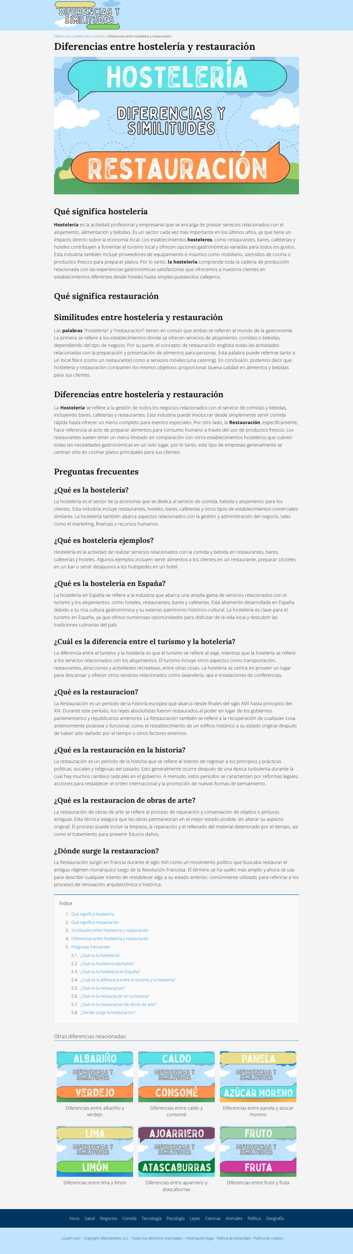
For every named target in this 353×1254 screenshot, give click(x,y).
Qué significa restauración (95, 922)
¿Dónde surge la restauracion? (107, 1012)
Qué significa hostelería (92, 914)
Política (254, 1218)
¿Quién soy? (71, 1238)
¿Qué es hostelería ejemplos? (107, 963)
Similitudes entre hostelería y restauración (109, 930)
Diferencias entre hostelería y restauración (110, 938)
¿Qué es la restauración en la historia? (114, 996)
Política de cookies (268, 1238)
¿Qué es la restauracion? (102, 988)
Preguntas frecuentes (90, 947)
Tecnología (151, 1218)
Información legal (199, 1238)
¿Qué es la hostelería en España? (110, 971)
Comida (129, 1218)
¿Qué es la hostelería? (100, 955)
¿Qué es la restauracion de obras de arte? (118, 1004)
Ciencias (212, 1218)
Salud (90, 1218)
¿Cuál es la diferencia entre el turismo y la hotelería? (127, 980)
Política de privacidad (233, 1238)
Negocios (108, 1218)
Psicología (175, 1218)
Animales (234, 1218)
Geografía (275, 1218)
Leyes (195, 1218)
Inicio (74, 1218)
